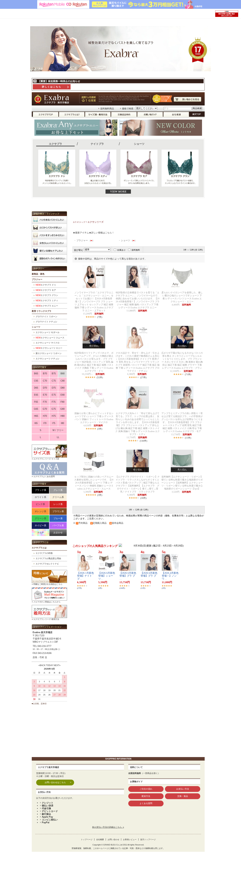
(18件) (143, 498)
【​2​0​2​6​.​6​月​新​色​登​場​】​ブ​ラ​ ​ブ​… (127, 576)
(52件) (100, 377)
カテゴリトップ (79, 222)
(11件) (188, 437)
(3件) (99, 428)
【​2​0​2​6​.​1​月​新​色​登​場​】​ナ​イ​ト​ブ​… (85, 576)
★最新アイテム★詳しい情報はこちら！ (93, 233)
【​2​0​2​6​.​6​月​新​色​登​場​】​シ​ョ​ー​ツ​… (106, 576)
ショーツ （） (129, 240)
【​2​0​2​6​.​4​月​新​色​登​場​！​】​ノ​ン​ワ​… (170, 576)
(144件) (143, 440)
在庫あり (121, 250)
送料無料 (135, 250)
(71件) (188, 374)
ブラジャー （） (85, 240)
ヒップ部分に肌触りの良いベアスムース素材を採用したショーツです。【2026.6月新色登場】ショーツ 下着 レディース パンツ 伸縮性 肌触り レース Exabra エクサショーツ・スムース (93, 483)
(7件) (99, 317)
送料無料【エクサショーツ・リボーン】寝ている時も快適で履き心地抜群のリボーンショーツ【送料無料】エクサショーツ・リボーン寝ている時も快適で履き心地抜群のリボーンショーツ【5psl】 (182, 483)
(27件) (143, 377)
